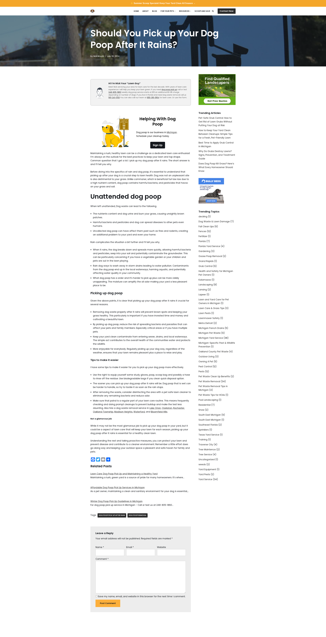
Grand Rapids (206, 261)
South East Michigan (210, 414)
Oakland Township (103, 411)
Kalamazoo (205, 279)
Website (161, 547)
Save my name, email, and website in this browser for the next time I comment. (141, 596)
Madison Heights (123, 411)
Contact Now (227, 11)
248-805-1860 (114, 92)
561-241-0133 (114, 97)
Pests (201, 371)
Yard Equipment (207, 469)
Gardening (204, 251)
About (145, 11)
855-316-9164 (153, 97)
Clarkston (167, 408)
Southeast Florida (208, 424)
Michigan (172, 132)
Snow (201, 409)
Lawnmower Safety (209, 318)
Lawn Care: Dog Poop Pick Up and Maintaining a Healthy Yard (124, 473)
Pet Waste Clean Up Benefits (214, 376)
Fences (202, 231)
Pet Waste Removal (209, 381)
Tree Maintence (207, 449)
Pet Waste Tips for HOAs (212, 394)
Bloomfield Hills (159, 411)
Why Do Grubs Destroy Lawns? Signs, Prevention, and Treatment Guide (217, 155)
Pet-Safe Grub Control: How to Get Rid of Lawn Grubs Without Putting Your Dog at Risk (215, 121)
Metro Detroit (206, 323)
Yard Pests (204, 474)
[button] (190, 11)
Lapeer (202, 294)
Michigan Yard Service (211, 337)
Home (136, 11)
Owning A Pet (206, 361)
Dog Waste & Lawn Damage (214, 221)
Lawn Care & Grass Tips (211, 308)
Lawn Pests (205, 313)
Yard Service (205, 479)
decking (203, 216)
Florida (202, 241)
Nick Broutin (98, 56)
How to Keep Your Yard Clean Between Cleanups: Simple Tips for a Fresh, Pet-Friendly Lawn (216, 134)
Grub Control (206, 266)
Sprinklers (204, 429)
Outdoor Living (206, 356)
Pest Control (205, 366)
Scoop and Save (202, 11)
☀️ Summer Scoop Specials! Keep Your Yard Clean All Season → (163, 3)
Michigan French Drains (211, 328)
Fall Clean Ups (206, 226)
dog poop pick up (169, 89)
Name (100, 547)
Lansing (203, 289)
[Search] (213, 11)
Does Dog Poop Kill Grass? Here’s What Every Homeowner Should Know (216, 167)
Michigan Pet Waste (210, 333)
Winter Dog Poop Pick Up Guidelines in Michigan (116, 501)
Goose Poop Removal (210, 256)
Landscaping (206, 284)
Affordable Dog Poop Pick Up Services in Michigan (117, 487)
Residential (205, 404)
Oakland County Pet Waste (213, 351)
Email (130, 547)
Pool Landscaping (208, 399)
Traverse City (206, 444)
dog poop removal (137, 515)
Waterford (139, 411)
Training (203, 439)
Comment (102, 558)
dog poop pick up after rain (112, 515)
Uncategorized (207, 459)
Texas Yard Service (209, 434)
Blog (154, 11)
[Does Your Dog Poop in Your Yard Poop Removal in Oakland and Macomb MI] (93, 11)
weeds (202, 464)
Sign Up (157, 145)
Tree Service (205, 454)
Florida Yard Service (209, 246)
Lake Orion (155, 408)
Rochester (178, 408)
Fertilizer (203, 236)
